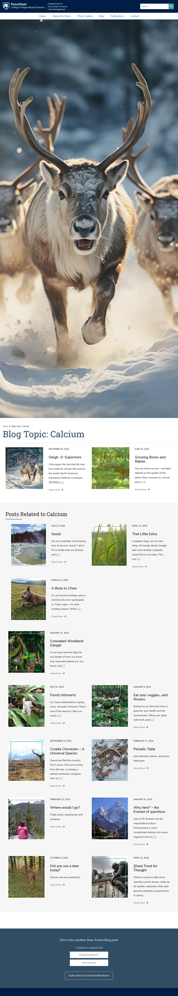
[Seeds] (48, 547)
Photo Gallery (85, 16)
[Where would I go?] (47, 820)
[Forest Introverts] (47, 708)
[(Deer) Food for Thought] (130, 882)
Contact (134, 16)
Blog (101, 16)
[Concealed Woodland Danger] (47, 654)
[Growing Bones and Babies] (132, 470)
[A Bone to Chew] (48, 601)
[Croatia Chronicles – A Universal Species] (47, 765)
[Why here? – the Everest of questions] (130, 823)
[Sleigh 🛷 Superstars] (46, 471)
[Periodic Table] (130, 762)
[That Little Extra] (129, 547)
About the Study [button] (62, 16)
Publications (117, 16)
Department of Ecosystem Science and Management (57, 6)
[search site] (171, 6)
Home (42, 16)
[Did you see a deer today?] (47, 879)
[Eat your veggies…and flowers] (130, 708)
